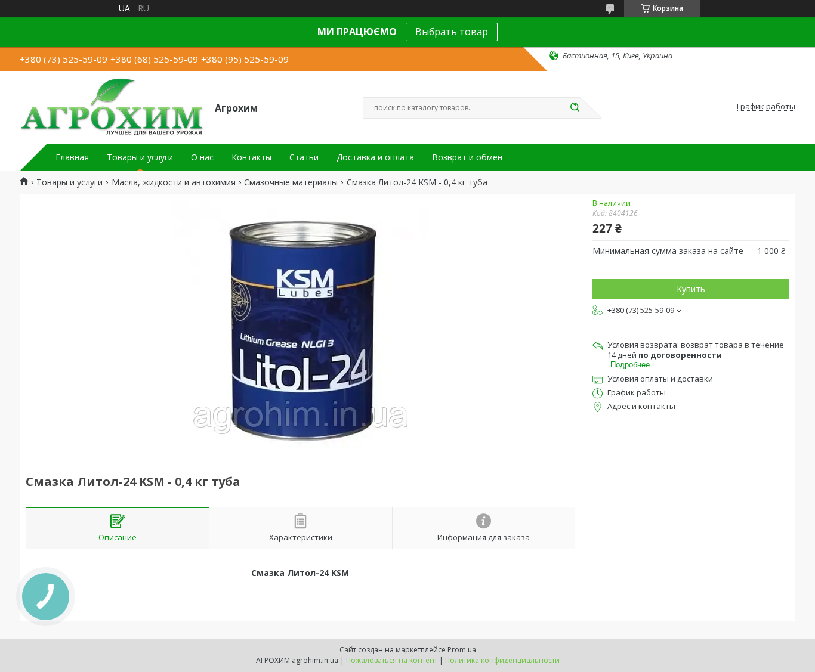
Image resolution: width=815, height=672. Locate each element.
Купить (691, 289)
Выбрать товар (451, 31)
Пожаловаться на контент (391, 660)
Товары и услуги (140, 157)
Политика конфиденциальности (502, 660)
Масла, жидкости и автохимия (174, 182)
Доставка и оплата (375, 157)
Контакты (251, 157)
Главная (72, 157)
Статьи (304, 157)
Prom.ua (461, 650)
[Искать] (574, 108)
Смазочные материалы (291, 182)
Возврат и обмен (467, 157)
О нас (202, 157)
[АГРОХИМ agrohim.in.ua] (112, 107)
